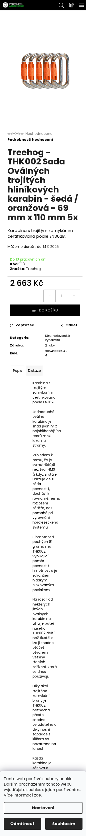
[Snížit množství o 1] (50, 296)
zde (37, 795)
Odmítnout (22, 824)
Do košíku (48, 310)
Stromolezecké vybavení (57, 337)
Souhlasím (63, 824)
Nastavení (43, 808)
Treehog (33, 268)
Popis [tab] (17, 370)
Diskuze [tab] (34, 370)
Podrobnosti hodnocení (30, 139)
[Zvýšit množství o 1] (74, 296)
